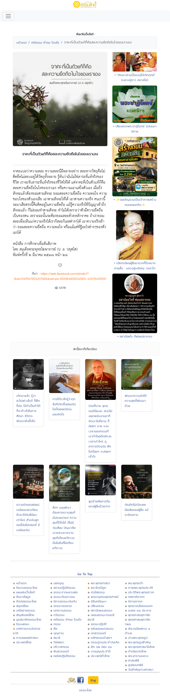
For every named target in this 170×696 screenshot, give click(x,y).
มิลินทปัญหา (99, 601)
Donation (22, 624)
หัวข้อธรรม (98, 592)
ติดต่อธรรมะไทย (26, 601)
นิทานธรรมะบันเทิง (65, 601)
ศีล (55, 628)
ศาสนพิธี (133, 660)
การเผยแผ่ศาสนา (27, 637)
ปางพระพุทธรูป (137, 637)
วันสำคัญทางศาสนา (140, 669)
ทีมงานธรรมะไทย (26, 587)
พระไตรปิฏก (98, 587)
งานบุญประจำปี (100, 651)
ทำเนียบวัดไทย (137, 651)
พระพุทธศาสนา (100, 583)
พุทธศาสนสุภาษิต (139, 615)
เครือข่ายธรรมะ (25, 610)
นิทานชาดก (135, 601)
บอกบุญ (58, 583)
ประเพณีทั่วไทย (100, 656)
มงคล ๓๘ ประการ (139, 610)
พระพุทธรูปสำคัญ (139, 642)
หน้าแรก (21, 42)
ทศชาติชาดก (136, 597)
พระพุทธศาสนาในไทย (141, 647)
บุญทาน (58, 633)
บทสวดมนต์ (98, 633)
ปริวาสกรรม (61, 647)
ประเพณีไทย (24, 642)
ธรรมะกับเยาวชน (64, 597)
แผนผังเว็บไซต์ (25, 592)
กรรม (57, 624)
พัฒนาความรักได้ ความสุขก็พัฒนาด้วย (136, 400)
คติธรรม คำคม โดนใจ (45, 42)
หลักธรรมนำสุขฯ (101, 637)
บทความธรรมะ (62, 610)
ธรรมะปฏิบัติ (99, 624)
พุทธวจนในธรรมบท (140, 606)
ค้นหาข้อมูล (23, 597)
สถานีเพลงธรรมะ (102, 610)
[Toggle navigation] (8, 16)
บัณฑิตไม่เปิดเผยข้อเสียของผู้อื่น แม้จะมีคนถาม (136, 509)
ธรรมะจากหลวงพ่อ (65, 592)
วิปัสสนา (58, 642)
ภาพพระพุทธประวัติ (140, 587)
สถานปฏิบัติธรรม (64, 587)
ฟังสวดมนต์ (61, 651)
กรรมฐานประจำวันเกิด (105, 642)
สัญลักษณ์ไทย (25, 615)
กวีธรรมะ (59, 615)
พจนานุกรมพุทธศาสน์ (104, 597)
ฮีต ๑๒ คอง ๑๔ (101, 647)
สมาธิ (56, 637)
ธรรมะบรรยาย (62, 606)
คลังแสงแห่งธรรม (102, 628)
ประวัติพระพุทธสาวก (141, 592)
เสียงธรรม (97, 606)
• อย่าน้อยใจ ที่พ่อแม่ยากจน (134, 336)
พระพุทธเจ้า (135, 583)
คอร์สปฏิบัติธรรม (64, 656)
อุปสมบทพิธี (135, 665)
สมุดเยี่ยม (22, 606)
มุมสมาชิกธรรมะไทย (28, 619)
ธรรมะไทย (85, 690)
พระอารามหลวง (138, 656)
